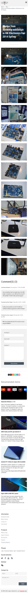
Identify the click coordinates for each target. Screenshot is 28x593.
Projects (3, 540)
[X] (9, 375)
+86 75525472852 (7, 551)
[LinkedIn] (17, 375)
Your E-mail (7, 339)
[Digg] (11, 375)
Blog (7, 6)
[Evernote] (15, 375)
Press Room (4, 524)
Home (2, 6)
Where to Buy (4, 532)
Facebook (22, 591)
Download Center (5, 517)
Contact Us (3, 521)
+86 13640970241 (19, 551)
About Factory (4, 519)
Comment (6, 345)
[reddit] (13, 375)
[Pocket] (19, 375)
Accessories (4, 537)
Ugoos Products (5, 535)
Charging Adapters (5, 542)
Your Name (7, 332)
